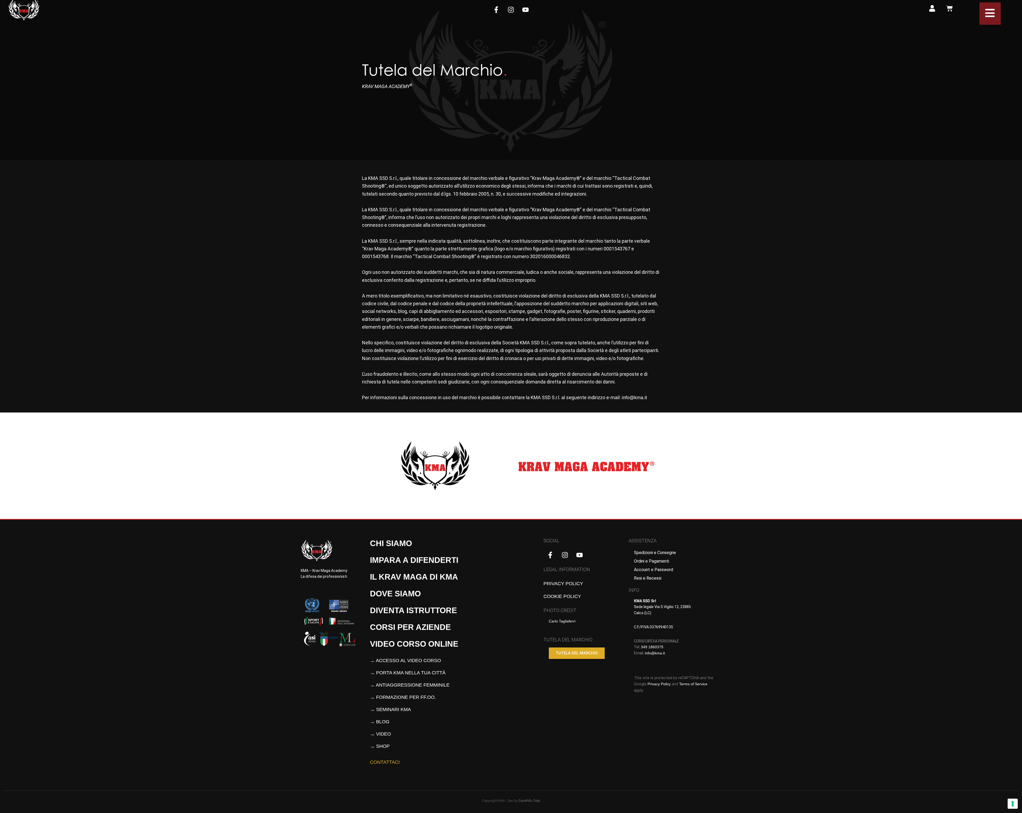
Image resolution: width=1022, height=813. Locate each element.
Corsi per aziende (410, 627)
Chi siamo (391, 543)
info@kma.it (634, 397)
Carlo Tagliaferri (562, 621)
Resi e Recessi (647, 578)
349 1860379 (652, 647)
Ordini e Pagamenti (651, 561)
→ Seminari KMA (390, 709)
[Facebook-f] (496, 9)
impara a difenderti (414, 560)
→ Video (380, 734)
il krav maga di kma (414, 576)
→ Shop (380, 746)
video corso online (414, 643)
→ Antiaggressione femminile (410, 685)
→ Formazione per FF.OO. (403, 697)
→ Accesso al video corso (405, 660)
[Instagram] (511, 9)
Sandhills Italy (529, 801)
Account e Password (653, 569)
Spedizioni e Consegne (655, 552)
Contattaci (385, 762)
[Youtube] (525, 9)
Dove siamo (395, 593)
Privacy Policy (563, 583)
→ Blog (379, 721)
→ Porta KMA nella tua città (408, 672)
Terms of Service (693, 684)
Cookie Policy (562, 596)
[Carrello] (949, 8)
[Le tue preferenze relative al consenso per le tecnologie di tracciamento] (1013, 804)
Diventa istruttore (413, 610)
